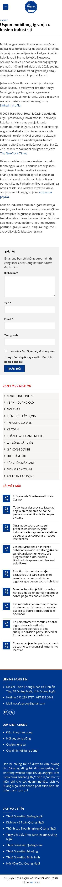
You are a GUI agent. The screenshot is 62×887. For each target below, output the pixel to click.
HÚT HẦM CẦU (16, 456)
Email (8, 319)
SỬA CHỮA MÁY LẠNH (21, 463)
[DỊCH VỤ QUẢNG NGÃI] (31, 7)
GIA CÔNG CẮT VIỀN (20, 443)
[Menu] (6, 7)
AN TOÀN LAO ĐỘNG (20, 476)
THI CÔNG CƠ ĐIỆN (19, 423)
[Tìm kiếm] (57, 7)
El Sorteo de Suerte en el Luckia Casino (33, 498)
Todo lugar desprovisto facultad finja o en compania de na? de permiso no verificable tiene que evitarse (33, 512)
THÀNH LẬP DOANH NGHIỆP (25, 436)
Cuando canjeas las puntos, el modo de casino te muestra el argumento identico (36, 647)
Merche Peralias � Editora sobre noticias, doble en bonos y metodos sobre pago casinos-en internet (36, 593)
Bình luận (11, 273)
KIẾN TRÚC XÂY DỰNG (21, 416)
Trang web (11, 335)
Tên (7, 303)
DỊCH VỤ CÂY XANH (19, 469)
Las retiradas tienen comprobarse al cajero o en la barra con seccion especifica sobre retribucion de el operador (35, 609)
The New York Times (13, 153)
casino (4, 20)
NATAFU (35, 882)
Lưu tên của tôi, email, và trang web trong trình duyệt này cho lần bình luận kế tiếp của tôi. (29, 356)
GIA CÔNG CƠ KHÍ (18, 449)
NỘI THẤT (13, 409)
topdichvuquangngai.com (42, 773)
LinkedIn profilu (10, 105)
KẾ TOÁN (13, 429)
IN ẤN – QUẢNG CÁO (20, 402)
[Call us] (12, 712)
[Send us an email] (6, 712)
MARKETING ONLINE (20, 396)
